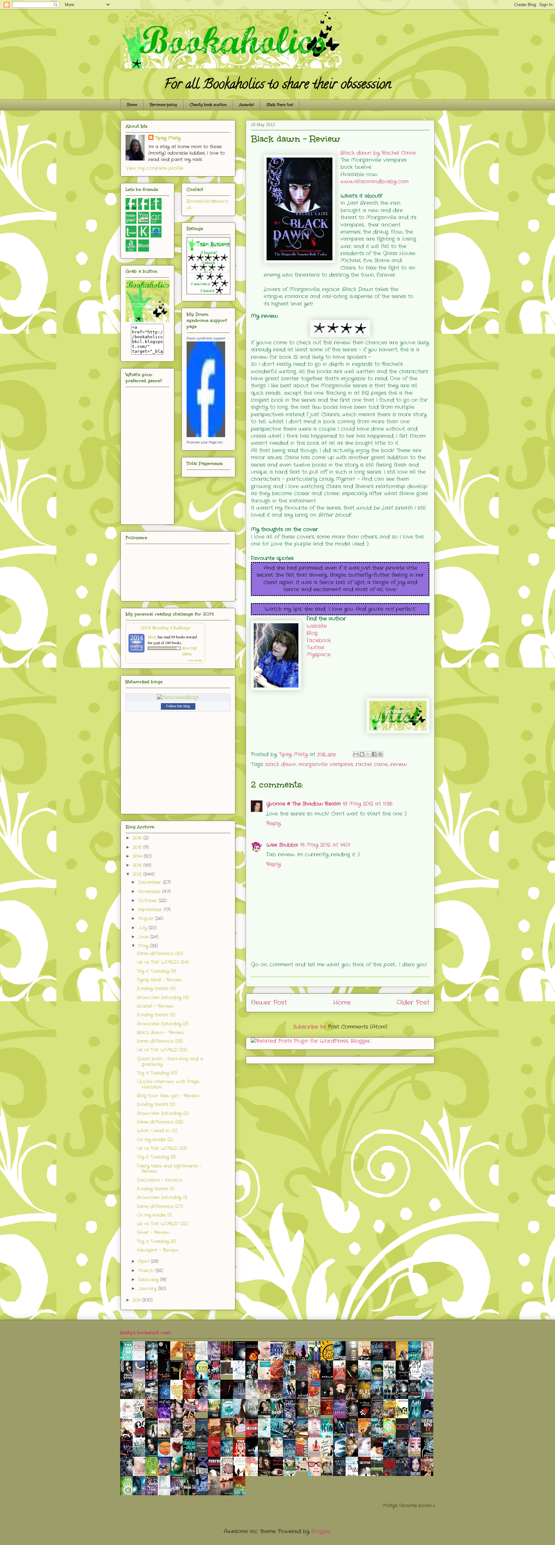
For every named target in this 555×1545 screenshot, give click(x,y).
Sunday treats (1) (155, 1189)
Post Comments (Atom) (357, 1027)
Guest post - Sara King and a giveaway (170, 1061)
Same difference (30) (160, 953)
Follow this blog (178, 706)
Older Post (413, 1002)
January (148, 1288)
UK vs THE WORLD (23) (162, 1050)
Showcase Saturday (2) (163, 1113)
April (144, 1261)
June (144, 937)
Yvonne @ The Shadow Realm (303, 803)
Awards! (246, 104)
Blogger (321, 1531)
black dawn (280, 764)
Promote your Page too (205, 442)
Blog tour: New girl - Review (168, 1095)
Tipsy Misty (168, 138)
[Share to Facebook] (374, 754)
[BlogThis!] (362, 754)
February (149, 1279)
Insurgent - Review (158, 1250)
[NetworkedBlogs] (178, 697)
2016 (138, 838)
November (150, 891)
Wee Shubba (282, 845)
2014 (138, 856)
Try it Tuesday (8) (156, 1241)
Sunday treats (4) (156, 988)
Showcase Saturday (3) (163, 1024)
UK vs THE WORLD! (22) (162, 1224)
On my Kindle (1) (154, 1215)
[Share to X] (368, 754)
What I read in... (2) (157, 1130)
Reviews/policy (163, 104)
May (144, 946)
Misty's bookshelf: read (145, 1333)
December (150, 882)
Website (316, 626)
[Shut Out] (416, 1452)
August (146, 918)
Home (132, 104)
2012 (138, 874)
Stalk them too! (280, 104)
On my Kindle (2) (155, 1139)
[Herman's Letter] (303, 1469)
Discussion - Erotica (159, 1180)
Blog (312, 633)
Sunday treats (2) (156, 1104)
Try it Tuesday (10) (157, 1073)
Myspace (318, 654)
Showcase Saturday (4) (163, 997)
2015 (138, 847)
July (143, 928)
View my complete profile (154, 168)
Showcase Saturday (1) (162, 1197)
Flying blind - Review (159, 980)
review (398, 764)
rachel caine (372, 764)
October (148, 900)
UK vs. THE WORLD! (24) (163, 962)
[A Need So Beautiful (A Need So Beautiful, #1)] (178, 1355)
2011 (137, 1300)
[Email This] (356, 754)
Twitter (315, 647)
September (151, 909)
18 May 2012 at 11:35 (367, 803)
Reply (273, 823)
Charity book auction (208, 104)
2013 (138, 865)
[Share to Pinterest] (380, 754)
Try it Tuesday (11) (156, 971)
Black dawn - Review (160, 1032)
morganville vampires (325, 764)
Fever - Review (153, 1232)
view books (195, 660)
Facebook (318, 640)
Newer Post (269, 1002)
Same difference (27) (160, 1206)
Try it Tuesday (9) (156, 1157)
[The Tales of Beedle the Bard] (228, 1373)
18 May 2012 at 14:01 (325, 845)
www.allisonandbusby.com (374, 181)
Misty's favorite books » (409, 1505)
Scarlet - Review (155, 1006)
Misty (152, 636)
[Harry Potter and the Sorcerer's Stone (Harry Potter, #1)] (329, 1413)
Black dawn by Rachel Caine (378, 153)
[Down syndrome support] (206, 436)
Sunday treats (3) (156, 1015)
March (146, 1270)
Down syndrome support (206, 338)
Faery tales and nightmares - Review (169, 1169)
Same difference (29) (160, 1041)
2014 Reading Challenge (165, 627)
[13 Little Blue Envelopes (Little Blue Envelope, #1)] (241, 1433)
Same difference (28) (160, 1122)
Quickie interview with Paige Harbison (168, 1084)
